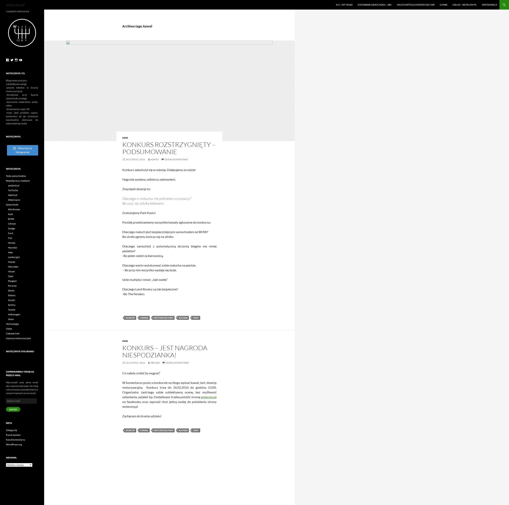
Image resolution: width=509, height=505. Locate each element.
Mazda (11, 261)
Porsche (12, 285)
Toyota (11, 309)
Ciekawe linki (12, 333)
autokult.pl (13, 185)
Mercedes (13, 266)
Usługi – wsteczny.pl (465, 4)
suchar (183, 317)
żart (196, 317)
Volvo (11, 319)
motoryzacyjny (163, 317)
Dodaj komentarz (176, 159)
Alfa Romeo (14, 209)
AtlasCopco (14, 199)
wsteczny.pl (15, 5)
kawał (144, 317)
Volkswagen (14, 314)
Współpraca (489, 4)
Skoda (11, 290)
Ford (10, 233)
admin (155, 159)
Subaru (12, 295)
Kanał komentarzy (15, 439)
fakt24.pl (12, 195)
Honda (11, 242)
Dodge (11, 228)
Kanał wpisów (13, 434)
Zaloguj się (11, 430)
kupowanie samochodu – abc (375, 4)
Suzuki (11, 300)
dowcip (130, 317)
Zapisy (13, 409)
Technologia (12, 323)
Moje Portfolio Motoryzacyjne (416, 4)
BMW (11, 218)
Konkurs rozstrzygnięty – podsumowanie (169, 148)
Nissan (11, 271)
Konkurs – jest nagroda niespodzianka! (164, 351)
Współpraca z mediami (18, 180)
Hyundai (12, 247)
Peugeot (12, 280)
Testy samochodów (16, 175)
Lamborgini (14, 257)
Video (9, 328)
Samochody (12, 204)
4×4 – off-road (344, 4)
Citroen (12, 223)
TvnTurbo (13, 190)
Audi (10, 214)
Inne (125, 137)
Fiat (10, 237)
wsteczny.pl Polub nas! (20, 351)
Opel (10, 276)
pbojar (155, 362)
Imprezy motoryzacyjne (18, 338)
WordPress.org (14, 444)
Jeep (10, 252)
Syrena (11, 304)
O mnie (443, 4)
